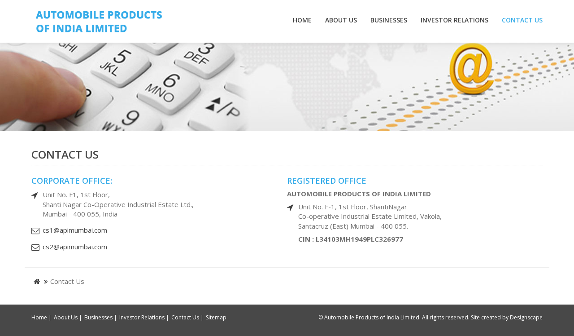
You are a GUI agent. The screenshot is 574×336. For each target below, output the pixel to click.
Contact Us (522, 20)
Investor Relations (454, 20)
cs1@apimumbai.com (75, 229)
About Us (341, 20)
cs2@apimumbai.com (75, 246)
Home (302, 20)
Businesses (388, 20)
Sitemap (216, 317)
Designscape (526, 317)
